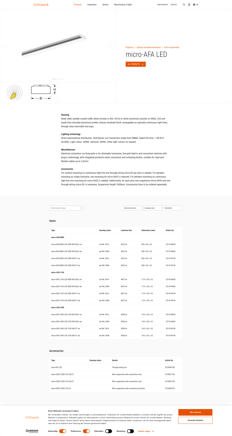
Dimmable (168, 208)
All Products (134, 64)
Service (105, 4)
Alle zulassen (195, 412)
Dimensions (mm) (130, 208)
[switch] (86, 431)
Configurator (162, 5)
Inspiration (92, 4)
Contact (174, 5)
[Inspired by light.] (41, 4)
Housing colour (150, 208)
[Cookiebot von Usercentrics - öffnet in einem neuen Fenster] (32, 431)
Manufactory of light (123, 4)
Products (78, 4)
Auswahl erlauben (195, 420)
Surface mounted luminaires (149, 47)
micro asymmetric (171, 47)
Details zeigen (144, 431)
